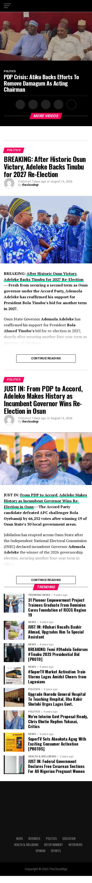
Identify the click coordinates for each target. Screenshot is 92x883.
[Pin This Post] (45, 104)
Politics (51, 838)
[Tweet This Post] (32, 104)
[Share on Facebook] (21, 104)
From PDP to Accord (38, 494)
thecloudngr (30, 185)
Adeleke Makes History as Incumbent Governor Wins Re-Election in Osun (45, 500)
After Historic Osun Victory (51, 273)
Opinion (40, 851)
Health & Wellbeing (26, 844)
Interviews (76, 844)
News (19, 838)
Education (69, 838)
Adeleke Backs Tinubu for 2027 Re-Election (44, 279)
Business (34, 838)
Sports (56, 851)
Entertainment (53, 844)
